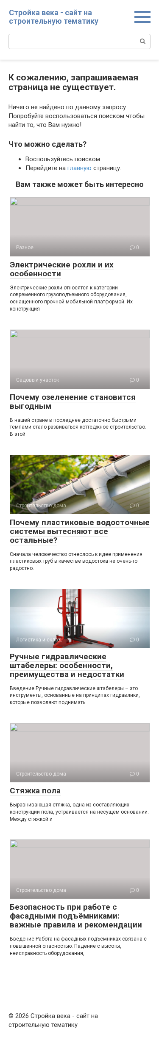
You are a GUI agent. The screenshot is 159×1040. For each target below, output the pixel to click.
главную (79, 168)
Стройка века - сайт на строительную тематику (53, 16)
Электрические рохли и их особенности (62, 269)
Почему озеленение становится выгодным (73, 401)
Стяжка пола (35, 790)
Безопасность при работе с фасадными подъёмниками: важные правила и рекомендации (76, 916)
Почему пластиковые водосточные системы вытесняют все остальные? (80, 531)
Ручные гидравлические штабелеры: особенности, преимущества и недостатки (67, 665)
